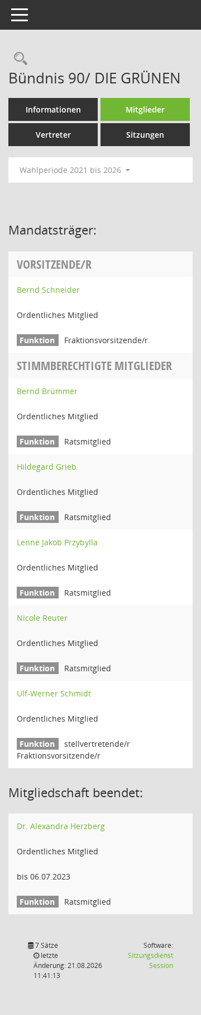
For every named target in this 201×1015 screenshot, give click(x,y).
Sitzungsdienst (150, 960)
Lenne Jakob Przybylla (57, 542)
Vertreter (53, 134)
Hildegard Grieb (46, 466)
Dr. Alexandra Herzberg (61, 826)
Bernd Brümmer (47, 391)
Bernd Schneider (48, 289)
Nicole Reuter (42, 617)
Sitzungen (145, 134)
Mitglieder (145, 109)
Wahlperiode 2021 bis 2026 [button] (71, 170)
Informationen (53, 109)
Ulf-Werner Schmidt (54, 693)
